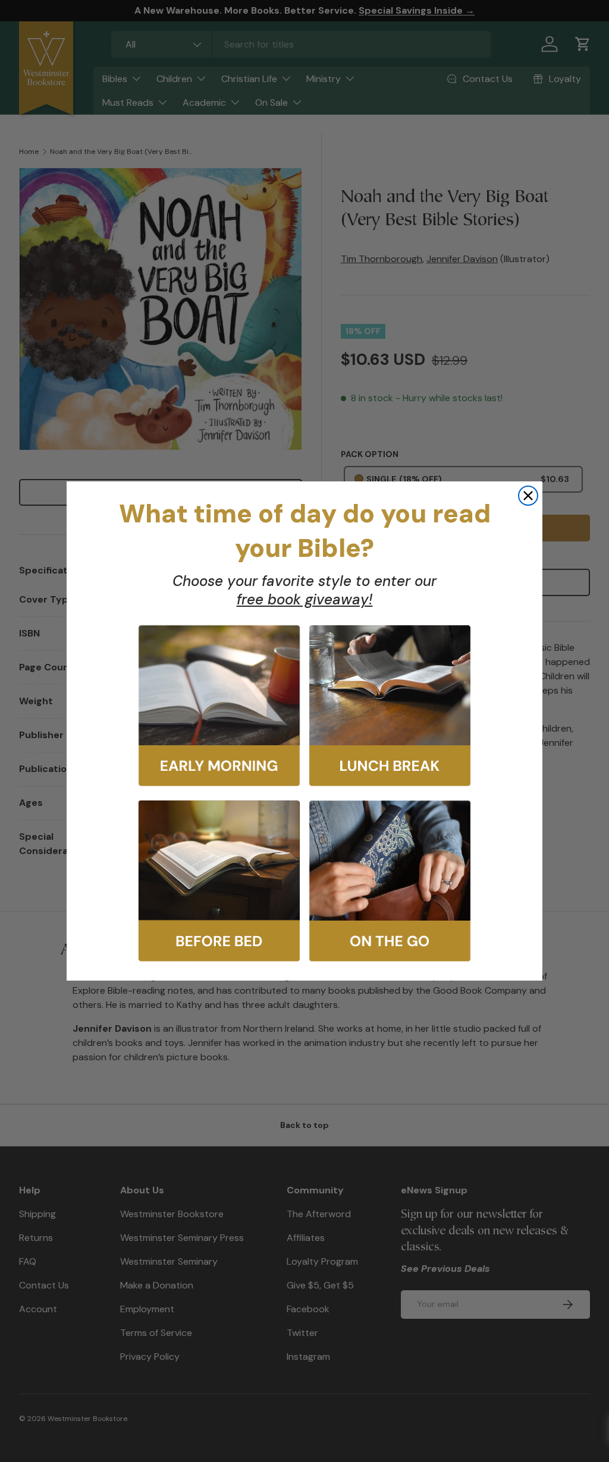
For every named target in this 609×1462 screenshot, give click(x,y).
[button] (219, 705)
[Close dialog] (528, 495)
